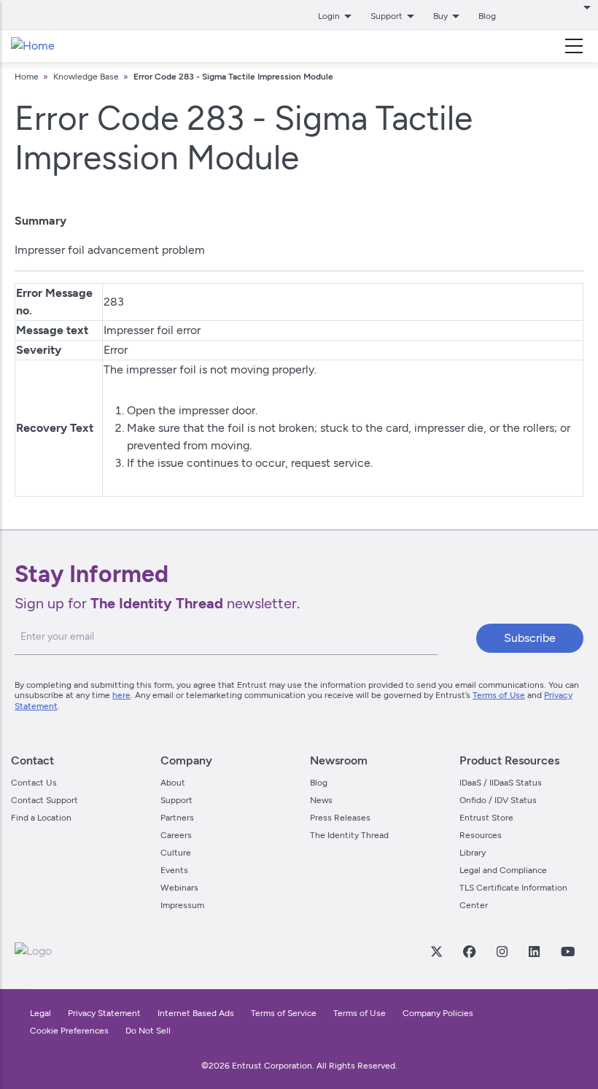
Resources (480, 835)
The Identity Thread (349, 835)
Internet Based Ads (196, 1013)
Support (176, 800)
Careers (176, 835)
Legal (40, 1013)
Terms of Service (284, 1013)
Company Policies (438, 1013)
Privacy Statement (104, 1013)
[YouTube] (567, 951)
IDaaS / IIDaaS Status (500, 783)
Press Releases (340, 818)
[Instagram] (501, 951)
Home (27, 76)
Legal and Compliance (503, 870)
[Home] (33, 46)
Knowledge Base (86, 76)
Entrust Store (486, 818)
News (321, 800)
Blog (487, 16)
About (172, 783)
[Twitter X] (436, 951)
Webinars (179, 888)
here (121, 695)
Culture (175, 853)
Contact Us (34, 783)
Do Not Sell (148, 1031)
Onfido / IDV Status (498, 800)
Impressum (182, 905)
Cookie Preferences (69, 1031)
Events (174, 870)
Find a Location (41, 818)
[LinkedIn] (534, 951)
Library (472, 853)
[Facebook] (468, 951)
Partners (177, 818)
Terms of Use (499, 695)
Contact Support (44, 800)
